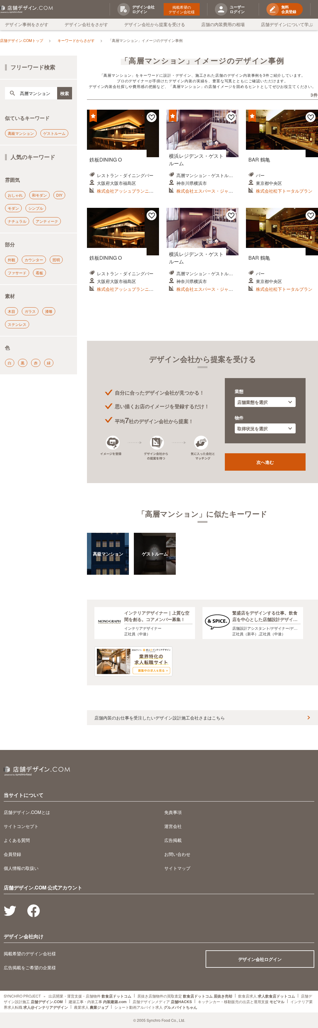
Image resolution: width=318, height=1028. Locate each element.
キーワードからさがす (76, 40)
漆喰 (48, 311)
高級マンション (21, 133)
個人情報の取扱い (21, 868)
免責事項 (173, 812)
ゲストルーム (54, 133)
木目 (11, 311)
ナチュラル (17, 221)
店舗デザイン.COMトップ (21, 40)
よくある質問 (17, 840)
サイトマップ (177, 868)
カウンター (34, 259)
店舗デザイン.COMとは (27, 812)
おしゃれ (15, 195)
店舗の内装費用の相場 (223, 24)
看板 (39, 272)
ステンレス (17, 324)
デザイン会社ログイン (260, 959)
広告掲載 (173, 840)
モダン (13, 208)
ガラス (30, 311)
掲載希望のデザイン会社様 (182, 9)
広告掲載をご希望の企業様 (30, 967)
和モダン (39, 195)
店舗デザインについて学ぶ (287, 24)
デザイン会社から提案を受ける (154, 24)
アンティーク (47, 221)
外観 (11, 259)
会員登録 (12, 854)
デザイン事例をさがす (26, 24)
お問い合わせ (177, 854)
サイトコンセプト (21, 826)
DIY (59, 195)
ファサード (17, 272)
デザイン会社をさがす (86, 24)
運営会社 (173, 826)
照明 (56, 259)
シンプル (35, 208)
